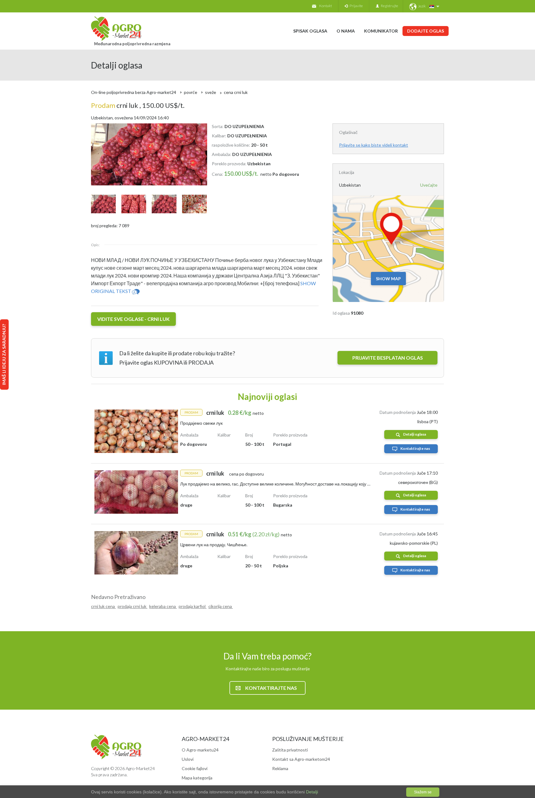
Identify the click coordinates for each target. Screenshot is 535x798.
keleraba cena (163, 606)
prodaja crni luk (132, 606)
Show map (388, 278)
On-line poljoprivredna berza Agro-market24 (133, 92)
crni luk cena (103, 606)
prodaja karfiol (193, 606)
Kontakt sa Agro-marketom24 (301, 759)
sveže (210, 92)
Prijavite (355, 5)
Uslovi (188, 759)
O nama (346, 30)
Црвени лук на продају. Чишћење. (213, 544)
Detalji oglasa (414, 434)
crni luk (115, 105)
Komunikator (381, 30)
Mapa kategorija (197, 777)
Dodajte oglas (425, 30)
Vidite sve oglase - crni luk (133, 319)
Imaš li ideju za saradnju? (4, 354)
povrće (190, 92)
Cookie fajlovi (194, 768)
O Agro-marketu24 (200, 749)
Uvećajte (428, 185)
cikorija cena (220, 606)
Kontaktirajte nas (415, 448)
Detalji (311, 791)
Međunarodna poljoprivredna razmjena (132, 43)
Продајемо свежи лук (201, 423)
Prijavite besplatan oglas (387, 358)
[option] (146, 154)
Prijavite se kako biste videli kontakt (373, 145)
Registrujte (388, 5)
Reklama (280, 768)
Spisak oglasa (310, 30)
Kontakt (325, 5)
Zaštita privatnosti (290, 749)
